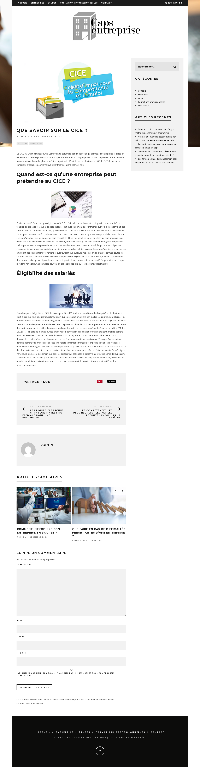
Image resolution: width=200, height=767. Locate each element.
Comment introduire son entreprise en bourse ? (38, 531)
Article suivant (103, 407)
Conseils (142, 90)
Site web (21, 653)
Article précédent (41, 407)
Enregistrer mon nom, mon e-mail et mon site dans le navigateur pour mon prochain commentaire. (65, 674)
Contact (106, 3)
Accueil (22, 3)
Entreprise (37, 3)
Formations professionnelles (79, 3)
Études (52, 3)
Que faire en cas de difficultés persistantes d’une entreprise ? (98, 533)
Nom (19, 620)
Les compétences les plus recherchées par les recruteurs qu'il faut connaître (96, 414)
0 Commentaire (36, 143)
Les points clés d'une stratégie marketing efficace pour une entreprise (43, 414)
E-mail (20, 637)
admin (22, 136)
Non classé (143, 105)
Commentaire (24, 565)
